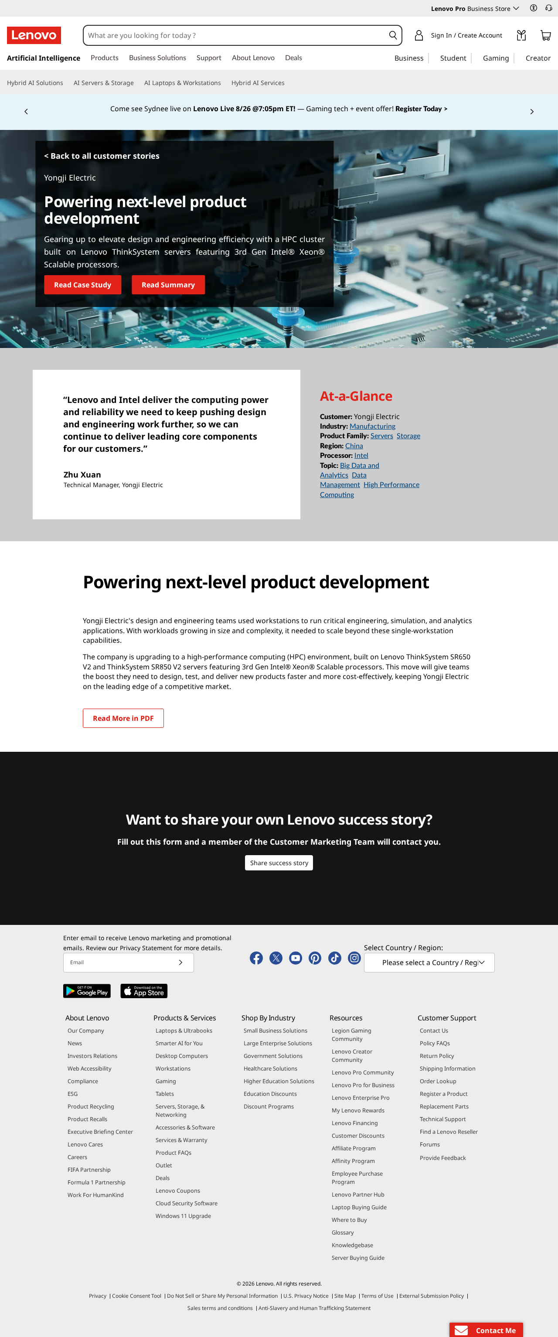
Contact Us (434, 1030)
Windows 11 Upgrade (183, 1216)
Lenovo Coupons (178, 1190)
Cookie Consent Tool (136, 1295)
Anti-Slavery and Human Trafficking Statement (315, 1308)
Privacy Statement (146, 948)
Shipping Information (448, 1068)
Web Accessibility (90, 1068)
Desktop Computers (182, 1056)
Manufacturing (372, 426)
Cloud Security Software (187, 1203)
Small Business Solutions (275, 1030)
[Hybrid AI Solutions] (66, 82)
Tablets (165, 1094)
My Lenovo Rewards (358, 1110)
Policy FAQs (435, 1043)
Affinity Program (353, 1161)
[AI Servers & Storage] (137, 82)
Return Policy (437, 1056)
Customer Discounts (358, 1135)
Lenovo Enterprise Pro (361, 1098)
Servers (382, 436)
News (75, 1043)
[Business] (426, 57)
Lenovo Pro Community (363, 1072)
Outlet (164, 1165)
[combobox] (234, 35)
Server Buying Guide (358, 1258)
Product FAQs (173, 1152)
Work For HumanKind (96, 1195)
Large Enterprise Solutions (278, 1043)
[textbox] (430, 962)
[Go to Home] (34, 35)
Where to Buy (349, 1220)
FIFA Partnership (89, 1169)
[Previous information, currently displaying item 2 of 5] (26, 112)
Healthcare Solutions (270, 1068)
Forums (430, 1144)
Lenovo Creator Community (352, 1055)
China (354, 446)
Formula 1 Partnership (97, 1182)
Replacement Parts (444, 1106)
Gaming (166, 1081)
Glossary (343, 1232)
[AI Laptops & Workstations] (224, 82)
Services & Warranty (182, 1140)
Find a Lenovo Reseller (449, 1132)
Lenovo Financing (355, 1123)
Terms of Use (377, 1295)
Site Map (345, 1295)
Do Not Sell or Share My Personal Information (222, 1295)
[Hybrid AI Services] (288, 82)
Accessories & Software (185, 1127)
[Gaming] (511, 57)
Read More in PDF (123, 718)
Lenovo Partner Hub (358, 1194)
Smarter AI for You (179, 1043)
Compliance (83, 1081)
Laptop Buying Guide (359, 1207)
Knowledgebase (352, 1245)
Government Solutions (273, 1056)
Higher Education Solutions (279, 1081)
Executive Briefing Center (100, 1132)
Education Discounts (270, 1094)
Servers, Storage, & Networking (180, 1110)
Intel (361, 455)
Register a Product (444, 1094)
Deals (163, 1178)
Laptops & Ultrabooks (184, 1030)
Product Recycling (91, 1106)
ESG (73, 1094)
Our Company (86, 1030)
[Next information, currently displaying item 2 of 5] (532, 112)
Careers (77, 1157)
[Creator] (554, 57)
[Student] (469, 57)
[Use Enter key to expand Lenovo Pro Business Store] (516, 8)
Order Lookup (438, 1081)
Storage (408, 436)
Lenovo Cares (85, 1144)
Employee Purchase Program (357, 1178)
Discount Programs (269, 1106)
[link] (521, 37)
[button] (533, 7)
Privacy (97, 1295)
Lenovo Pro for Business (363, 1085)
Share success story (279, 863)
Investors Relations (92, 1056)
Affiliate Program (354, 1148)
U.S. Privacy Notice (306, 1295)
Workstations (173, 1068)
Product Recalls (87, 1119)
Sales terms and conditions (220, 1308)
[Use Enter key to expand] (507, 36)
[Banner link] (279, 109)
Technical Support (443, 1119)
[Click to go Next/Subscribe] (180, 962)
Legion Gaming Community (351, 1035)
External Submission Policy (431, 1295)
